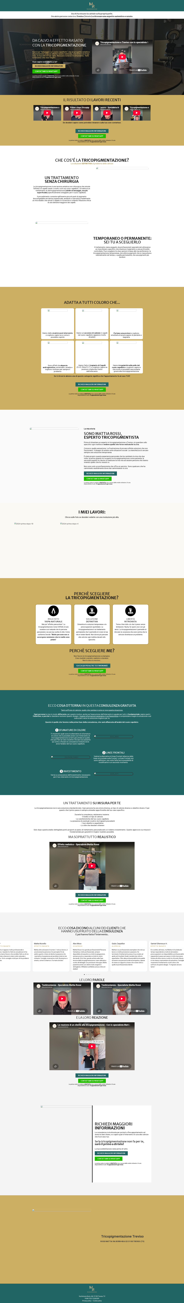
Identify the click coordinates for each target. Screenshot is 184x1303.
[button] (84, 974)
